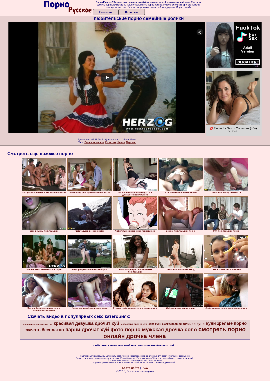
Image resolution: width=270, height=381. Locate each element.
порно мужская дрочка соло (161, 329)
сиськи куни (194, 324)
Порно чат (131, 12)
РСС (145, 367)
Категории (106, 12)
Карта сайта (130, 367)
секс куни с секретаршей (165, 323)
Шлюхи (121, 142)
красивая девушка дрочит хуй (86, 323)
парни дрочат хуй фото (94, 329)
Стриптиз (110, 142)
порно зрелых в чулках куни (37, 324)
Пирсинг (131, 142)
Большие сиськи (94, 142)
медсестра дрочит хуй (134, 324)
